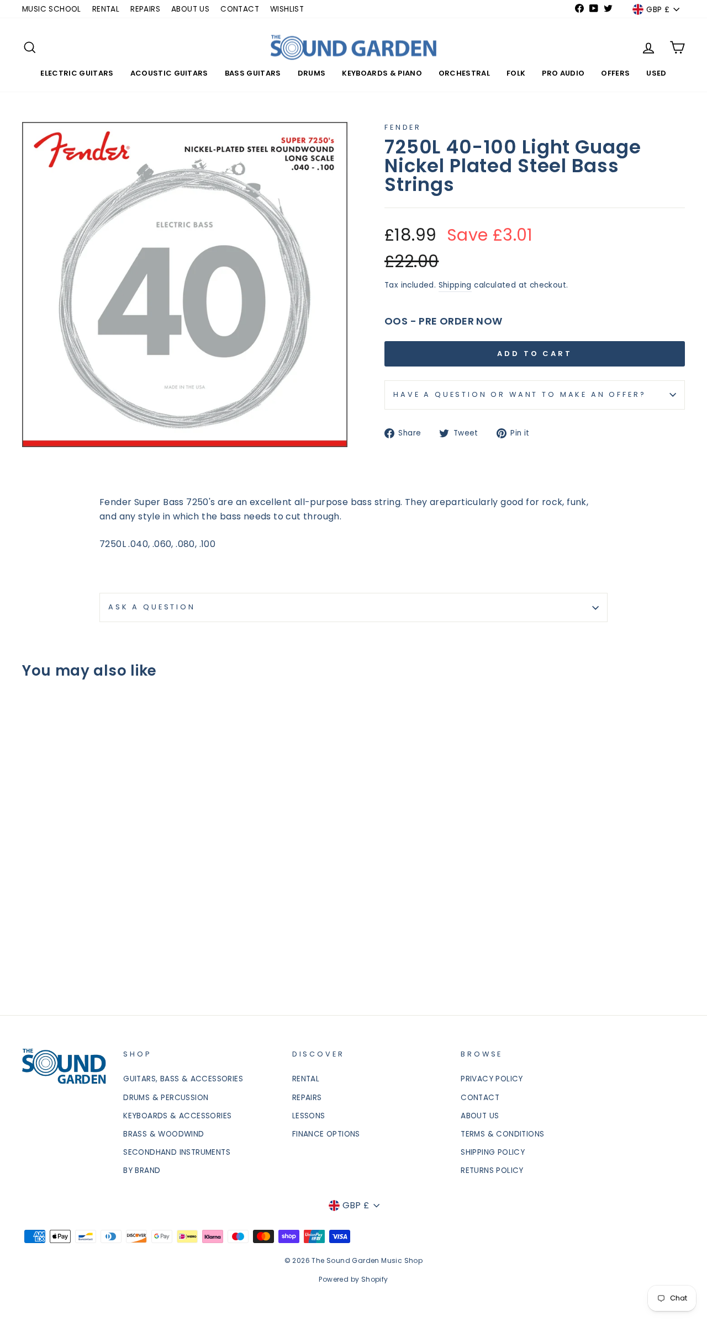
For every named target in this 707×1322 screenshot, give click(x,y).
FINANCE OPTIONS (326, 1134)
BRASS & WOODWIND (163, 1134)
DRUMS (312, 73)
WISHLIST (287, 9)
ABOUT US (190, 9)
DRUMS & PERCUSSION (165, 1097)
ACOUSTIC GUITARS (169, 73)
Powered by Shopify (353, 1279)
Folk (515, 73)
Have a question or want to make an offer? (519, 394)
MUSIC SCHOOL (51, 9)
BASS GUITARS (253, 73)
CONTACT (239, 9)
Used (656, 73)
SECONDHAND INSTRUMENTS (176, 1152)
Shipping (455, 285)
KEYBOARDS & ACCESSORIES (177, 1116)
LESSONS (308, 1116)
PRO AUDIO (563, 73)
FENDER (402, 127)
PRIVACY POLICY (492, 1079)
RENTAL (105, 9)
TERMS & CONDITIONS (502, 1134)
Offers (615, 73)
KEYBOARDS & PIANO (382, 73)
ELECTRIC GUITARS (76, 73)
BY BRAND (141, 1170)
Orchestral (464, 73)
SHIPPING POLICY (493, 1152)
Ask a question (152, 607)
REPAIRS (145, 9)
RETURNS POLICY (492, 1170)
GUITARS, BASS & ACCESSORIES (183, 1079)
